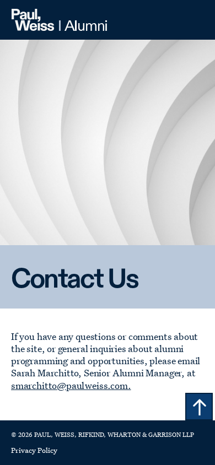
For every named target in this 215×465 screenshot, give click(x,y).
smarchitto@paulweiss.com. (71, 385)
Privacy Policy (34, 450)
